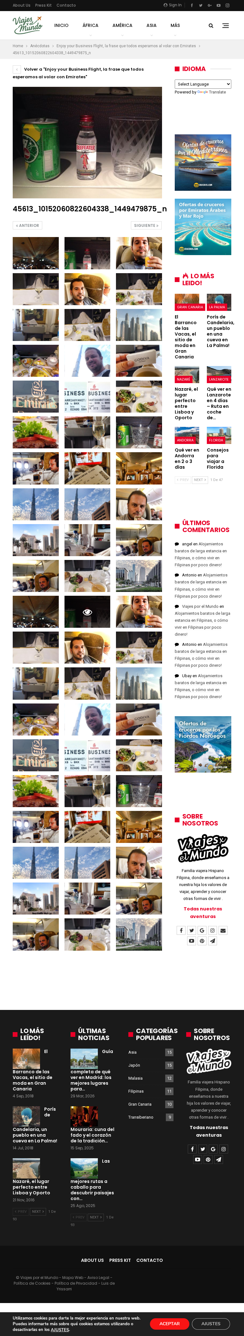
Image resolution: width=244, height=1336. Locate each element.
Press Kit (43, 5)
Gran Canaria (190, 307)
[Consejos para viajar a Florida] (219, 435)
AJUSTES (60, 1330)
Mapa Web (72, 1277)
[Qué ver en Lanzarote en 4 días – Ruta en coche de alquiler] (219, 374)
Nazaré (183, 379)
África (90, 25)
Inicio (61, 25)
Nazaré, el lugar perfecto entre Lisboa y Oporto (31, 1187)
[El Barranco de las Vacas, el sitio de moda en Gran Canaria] (187, 302)
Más (175, 25)
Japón (134, 1065)
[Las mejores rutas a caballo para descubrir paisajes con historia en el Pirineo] (84, 1168)
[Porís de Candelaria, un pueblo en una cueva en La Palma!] (219, 302)
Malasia (135, 1078)
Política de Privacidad (76, 1283)
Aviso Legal (98, 1277)
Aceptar (169, 1324)
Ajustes (210, 1324)
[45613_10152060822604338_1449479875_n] (36, 253)
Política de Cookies (32, 1283)
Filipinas (136, 1091)
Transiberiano (140, 1117)
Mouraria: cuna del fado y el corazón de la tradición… (92, 1135)
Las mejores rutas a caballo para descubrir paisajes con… (92, 1180)
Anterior (28, 225)
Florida (216, 440)
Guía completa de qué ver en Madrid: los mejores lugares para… (92, 1070)
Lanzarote (219, 379)
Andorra (185, 440)
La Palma (217, 307)
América (122, 25)
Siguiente (145, 225)
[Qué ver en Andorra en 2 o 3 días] (187, 435)
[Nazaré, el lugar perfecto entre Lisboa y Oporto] (187, 374)
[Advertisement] (122, 982)
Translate (217, 92)
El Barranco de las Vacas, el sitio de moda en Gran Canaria (32, 1070)
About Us (21, 5)
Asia (151, 25)
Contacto (66, 5)
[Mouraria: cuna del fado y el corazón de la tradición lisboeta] (84, 1116)
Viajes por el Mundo (200, 606)
